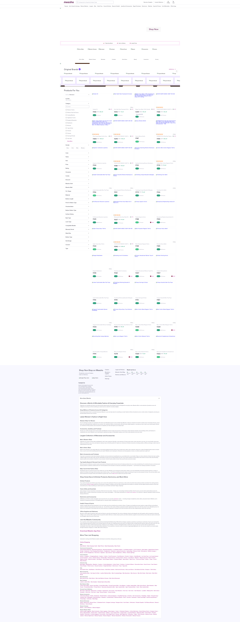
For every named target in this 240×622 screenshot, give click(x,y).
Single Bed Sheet (108, 565)
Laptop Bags (129, 551)
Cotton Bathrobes (134, 611)
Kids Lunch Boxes (130, 569)
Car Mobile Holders (117, 549)
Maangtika (89, 597)
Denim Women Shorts (144, 611)
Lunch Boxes (131, 557)
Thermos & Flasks (140, 559)
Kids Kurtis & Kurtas (120, 569)
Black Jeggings (103, 611)
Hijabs (148, 595)
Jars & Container (84, 557)
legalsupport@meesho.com (90, 391)
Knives (125, 557)
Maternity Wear (140, 612)
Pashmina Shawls (118, 597)
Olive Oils (88, 592)
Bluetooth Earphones (97, 549)
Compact (99, 590)
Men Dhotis (92, 578)
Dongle (81, 551)
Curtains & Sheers (129, 564)
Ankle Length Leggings (85, 611)
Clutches (129, 595)
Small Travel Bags (142, 597)
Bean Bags (82, 564)
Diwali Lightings (130, 552)
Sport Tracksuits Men (131, 587)
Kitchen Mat (104, 557)
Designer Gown (154, 611)
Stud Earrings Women (152, 597)
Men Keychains (126, 573)
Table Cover (132, 559)
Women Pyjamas (98, 615)
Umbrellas (89, 598)
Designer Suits (119, 602)
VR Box (124, 552)
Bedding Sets (89, 564)
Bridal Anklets (103, 595)
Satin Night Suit (123, 614)
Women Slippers (96, 607)
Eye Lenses (111, 590)
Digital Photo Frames (153, 549)
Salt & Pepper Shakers (108, 559)
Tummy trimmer (111, 592)
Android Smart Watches (85, 549)
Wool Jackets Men (144, 587)
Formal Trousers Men (114, 585)
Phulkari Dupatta (140, 602)
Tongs (151, 559)
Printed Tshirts (97, 587)
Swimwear (130, 614)
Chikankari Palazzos (124, 611)
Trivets (154, 559)
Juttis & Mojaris (88, 607)
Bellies (81, 607)
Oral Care (93, 592)
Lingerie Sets (123, 612)
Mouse (81, 552)
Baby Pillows (101, 546)
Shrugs (117, 614)
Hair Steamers (137, 590)
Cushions (122, 564)
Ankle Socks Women (85, 595)
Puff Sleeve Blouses (149, 602)
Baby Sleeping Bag (109, 546)
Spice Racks (126, 559)
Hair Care (125, 590)
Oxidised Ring (110, 597)
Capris (117, 611)
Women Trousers (136, 615)
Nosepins (104, 597)
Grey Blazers (123, 585)
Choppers (86, 556)
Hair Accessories (137, 595)
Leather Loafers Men (85, 581)
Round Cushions (98, 565)
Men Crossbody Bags (117, 573)
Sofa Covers (115, 565)
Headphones (107, 551)
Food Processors (112, 556)
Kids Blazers (92, 569)
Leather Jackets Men (131, 585)
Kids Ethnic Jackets (109, 569)
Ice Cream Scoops (154, 556)
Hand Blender (137, 556)
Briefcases (96, 595)
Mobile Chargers (152, 551)
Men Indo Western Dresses (102, 578)
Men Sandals (94, 581)
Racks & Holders (92, 559)
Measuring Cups (144, 557)
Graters (131, 556)
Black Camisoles (96, 611)
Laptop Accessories (121, 551)
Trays (120, 565)
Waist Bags (95, 598)
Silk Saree (82, 604)
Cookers (101, 556)
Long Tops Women (131, 612)
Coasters (100, 564)
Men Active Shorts (141, 585)
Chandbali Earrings (122, 595)
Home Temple (83, 565)
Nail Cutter (156, 590)
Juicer (90, 557)
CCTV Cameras (137, 549)
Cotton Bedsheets (107, 564)
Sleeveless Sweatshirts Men (108, 587)
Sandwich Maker (118, 559)
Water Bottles (83, 560)
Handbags (144, 595)
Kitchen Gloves (96, 557)
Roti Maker (99, 559)
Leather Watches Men (105, 573)
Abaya (81, 602)
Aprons (81, 556)
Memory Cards (136, 551)
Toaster (147, 559)
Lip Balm (144, 590)
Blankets (95, 564)
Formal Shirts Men (103, 585)
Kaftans (108, 612)
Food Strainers (120, 556)
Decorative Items (139, 564)
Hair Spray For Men (95, 573)
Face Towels (154, 564)
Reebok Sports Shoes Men (104, 581)
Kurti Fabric (126, 602)
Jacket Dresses (101, 612)
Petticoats (132, 602)
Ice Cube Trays (145, 556)
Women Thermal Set (127, 615)
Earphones (87, 551)
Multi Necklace (96, 597)
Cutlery (106, 556)
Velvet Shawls (89, 604)
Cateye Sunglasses (112, 595)
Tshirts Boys (153, 569)
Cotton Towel (116, 564)
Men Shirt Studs (141, 573)
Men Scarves (134, 573)
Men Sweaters (150, 585)
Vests (137, 587)
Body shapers (111, 611)
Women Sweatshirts (116, 615)
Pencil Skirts (148, 612)
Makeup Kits (150, 590)
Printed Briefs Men (88, 587)
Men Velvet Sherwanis (114, 578)
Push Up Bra (102, 614)
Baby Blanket (83, 546)
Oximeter (82, 592)
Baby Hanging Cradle (92, 546)
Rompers (147, 569)
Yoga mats (124, 565)
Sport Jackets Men (120, 587)
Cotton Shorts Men (84, 585)
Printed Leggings (95, 614)
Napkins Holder (83, 559)
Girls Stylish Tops (84, 569)
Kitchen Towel (119, 557)
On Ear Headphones (89, 552)
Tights (135, 614)
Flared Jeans (94, 612)
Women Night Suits (89, 615)
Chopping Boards (94, 556)
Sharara (156, 602)
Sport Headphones (117, 552)
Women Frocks (148, 614)
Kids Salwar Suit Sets (139, 569)
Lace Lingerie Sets (115, 612)
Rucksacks (134, 597)
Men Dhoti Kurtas (84, 578)
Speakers (103, 552)
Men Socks (148, 573)
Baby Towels (117, 546)
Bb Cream (82, 590)
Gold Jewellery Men (85, 573)
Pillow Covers (90, 565)
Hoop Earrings (154, 595)
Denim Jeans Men (94, 585)
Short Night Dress (110, 614)
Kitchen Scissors (111, 557)
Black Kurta (86, 602)
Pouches (129, 597)
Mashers (137, 557)
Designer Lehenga (110, 602)
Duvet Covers (147, 564)
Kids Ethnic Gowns (100, 569)
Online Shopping (85, 542)
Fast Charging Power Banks (96, 551)
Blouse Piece (93, 602)
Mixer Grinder (152, 557)
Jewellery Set (83, 597)
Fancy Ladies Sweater (85, 612)
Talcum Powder (103, 592)
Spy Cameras (109, 552)
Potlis (124, 597)
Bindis (91, 595)
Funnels (127, 556)
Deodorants (105, 590)
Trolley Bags (83, 598)
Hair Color (131, 590)
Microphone (144, 551)
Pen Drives (97, 552)
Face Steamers (118, 590)
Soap (98, 592)
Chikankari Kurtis (101, 602)
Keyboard (113, 551)
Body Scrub (93, 590)
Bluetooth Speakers (107, 549)
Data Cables (145, 549)
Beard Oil (88, 590)
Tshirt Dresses (141, 614)
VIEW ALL (171, 69)
